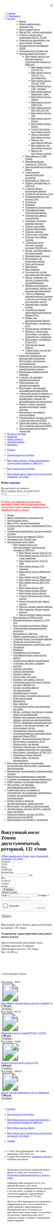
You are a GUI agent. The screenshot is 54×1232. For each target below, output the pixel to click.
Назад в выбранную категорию (17, 963)
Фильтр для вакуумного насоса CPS (19, 1063)
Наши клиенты (15, 439)
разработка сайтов (41, 1156)
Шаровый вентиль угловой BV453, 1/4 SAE (23, 1033)
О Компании (13, 16)
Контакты (12, 444)
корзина (14, 482)
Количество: (7, 872)
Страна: (5, 883)
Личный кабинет (16, 442)
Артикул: (6, 861)
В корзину (8, 889)
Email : (5, 895)
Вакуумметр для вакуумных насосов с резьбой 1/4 (26, 1003)
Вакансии (12, 436)
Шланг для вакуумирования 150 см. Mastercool (25, 1092)
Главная (11, 13)
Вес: (3, 878)
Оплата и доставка (16, 434)
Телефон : (43, 895)
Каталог (11, 18)
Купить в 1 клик (9, 892)
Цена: (4, 867)
